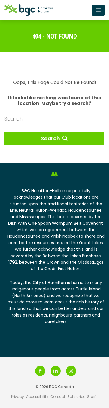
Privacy (17, 396)
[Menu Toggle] (98, 10)
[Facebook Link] (40, 371)
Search (51, 138)
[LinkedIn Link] (56, 371)
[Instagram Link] (71, 371)
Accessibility (37, 396)
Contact (57, 396)
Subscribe (76, 396)
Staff (91, 396)
